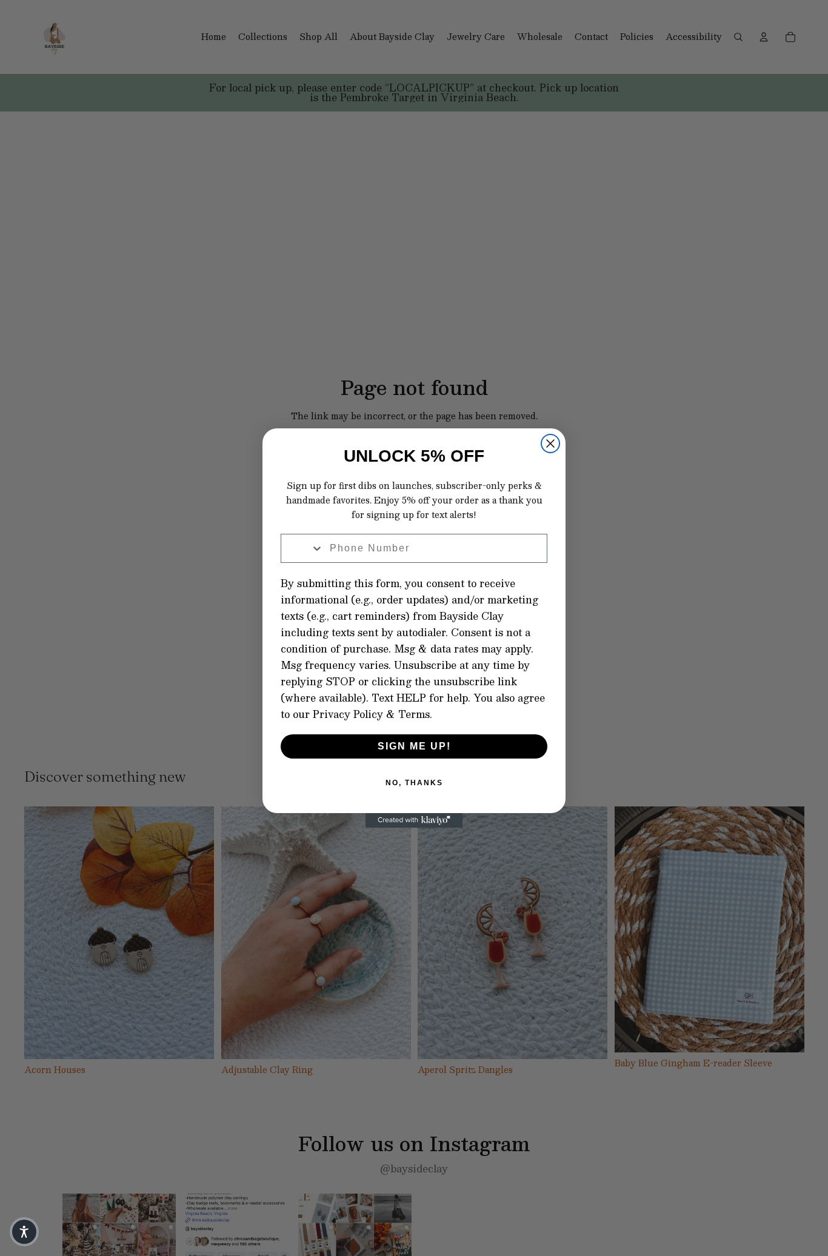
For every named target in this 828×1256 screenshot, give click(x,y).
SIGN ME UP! (414, 746)
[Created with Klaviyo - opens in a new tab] (414, 820)
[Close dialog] (550, 443)
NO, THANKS (414, 783)
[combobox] (302, 548)
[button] (24, 1231)
